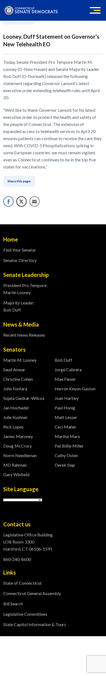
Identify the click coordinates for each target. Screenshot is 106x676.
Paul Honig (65, 407)
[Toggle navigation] (95, 10)
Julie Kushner (15, 417)
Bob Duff (63, 360)
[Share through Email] (34, 201)
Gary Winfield (16, 474)
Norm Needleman (20, 455)
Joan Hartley (67, 398)
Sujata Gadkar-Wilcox (24, 398)
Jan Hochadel (16, 407)
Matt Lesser (66, 417)
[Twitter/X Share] (21, 201)
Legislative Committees (25, 614)
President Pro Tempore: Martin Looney (25, 289)
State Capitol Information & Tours (34, 624)
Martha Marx (67, 436)
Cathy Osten (66, 455)
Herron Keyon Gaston (75, 388)
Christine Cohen (18, 379)
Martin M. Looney (20, 360)
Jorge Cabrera (68, 369)
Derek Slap (65, 464)
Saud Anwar (14, 369)
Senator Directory (20, 260)
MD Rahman (15, 464)
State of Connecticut (22, 583)
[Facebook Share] (8, 201)
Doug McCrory (17, 445)
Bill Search (13, 603)
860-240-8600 (17, 559)
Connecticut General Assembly (32, 593)
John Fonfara (15, 388)
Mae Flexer (65, 379)
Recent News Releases (24, 334)
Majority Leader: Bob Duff (19, 306)
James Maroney (18, 436)
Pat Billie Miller (69, 445)
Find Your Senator (19, 249)
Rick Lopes (13, 426)
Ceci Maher (65, 426)
